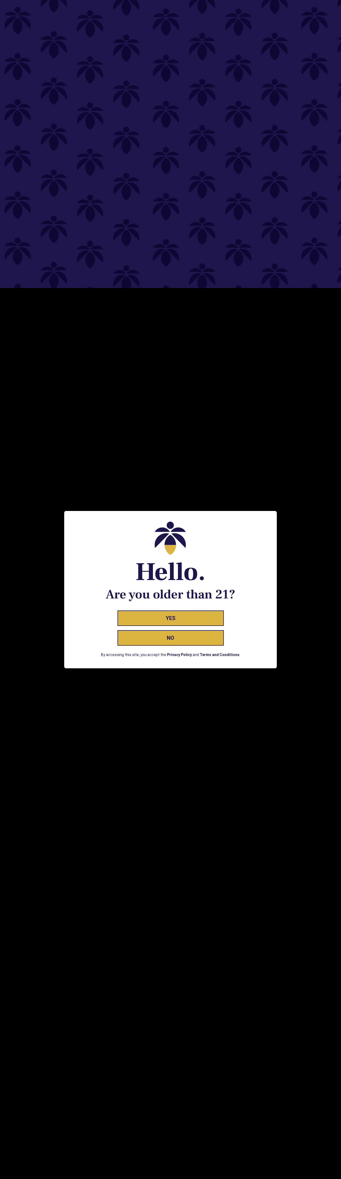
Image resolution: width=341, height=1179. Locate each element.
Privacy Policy (179, 655)
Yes (171, 618)
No (170, 638)
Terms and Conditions (219, 655)
